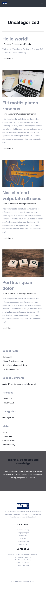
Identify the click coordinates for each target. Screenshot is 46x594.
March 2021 (7, 399)
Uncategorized (8, 418)
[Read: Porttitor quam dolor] (23, 263)
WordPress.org (8, 444)
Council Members (23, 541)
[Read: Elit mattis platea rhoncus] (23, 83)
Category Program (23, 533)
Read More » (7, 58)
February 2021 (8, 403)
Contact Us (23, 544)
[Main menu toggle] (42, 3)
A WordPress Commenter (12, 384)
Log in (4, 432)
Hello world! (7, 357)
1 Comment (7, 44)
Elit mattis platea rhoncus (12, 361)
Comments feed (8, 440)
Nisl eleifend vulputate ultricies (14, 365)
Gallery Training (23, 530)
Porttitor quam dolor (10, 369)
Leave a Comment (9, 114)
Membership (23, 536)
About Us (23, 539)
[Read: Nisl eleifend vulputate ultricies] (23, 173)
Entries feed (7, 436)
